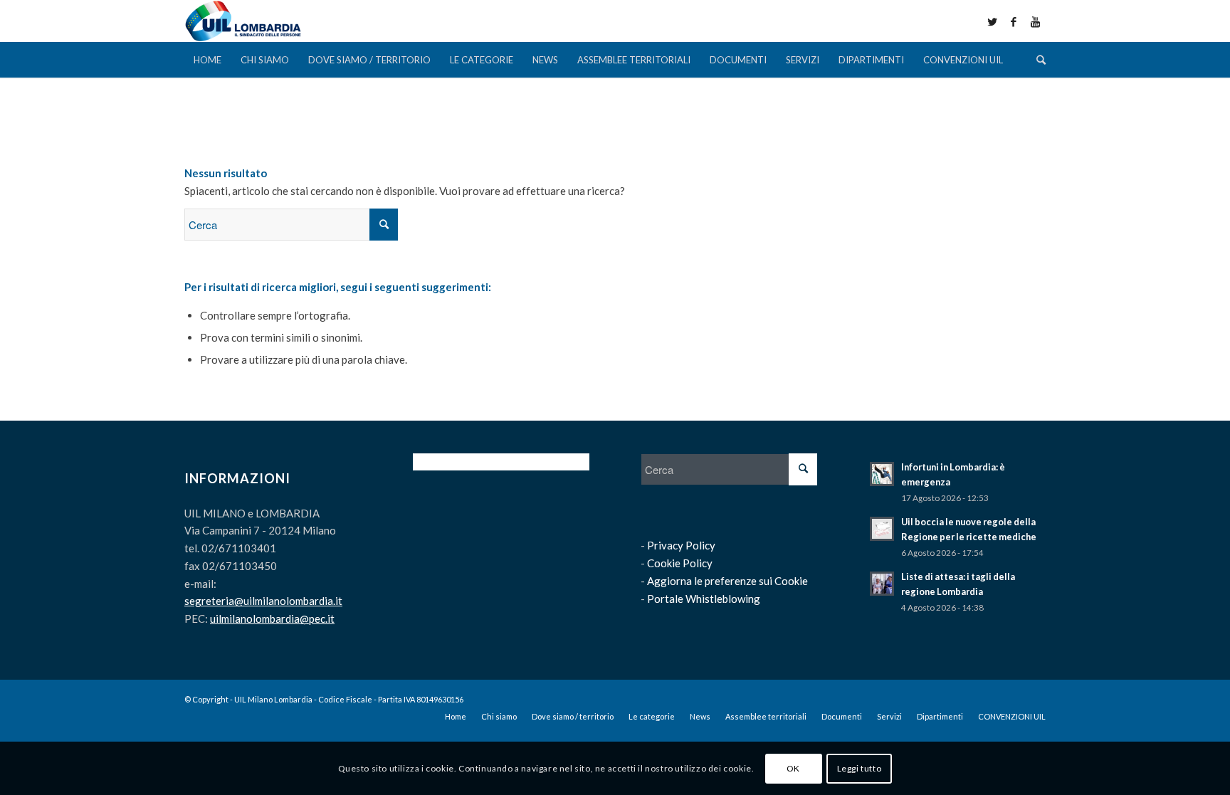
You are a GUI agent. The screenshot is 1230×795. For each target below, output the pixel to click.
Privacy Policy (681, 545)
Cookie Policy (680, 563)
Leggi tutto (859, 767)
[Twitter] (992, 21)
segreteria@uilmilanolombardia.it (263, 600)
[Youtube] (1035, 21)
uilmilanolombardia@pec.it (272, 618)
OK (793, 767)
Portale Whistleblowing (703, 598)
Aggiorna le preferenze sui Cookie (727, 580)
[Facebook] (1013, 21)
